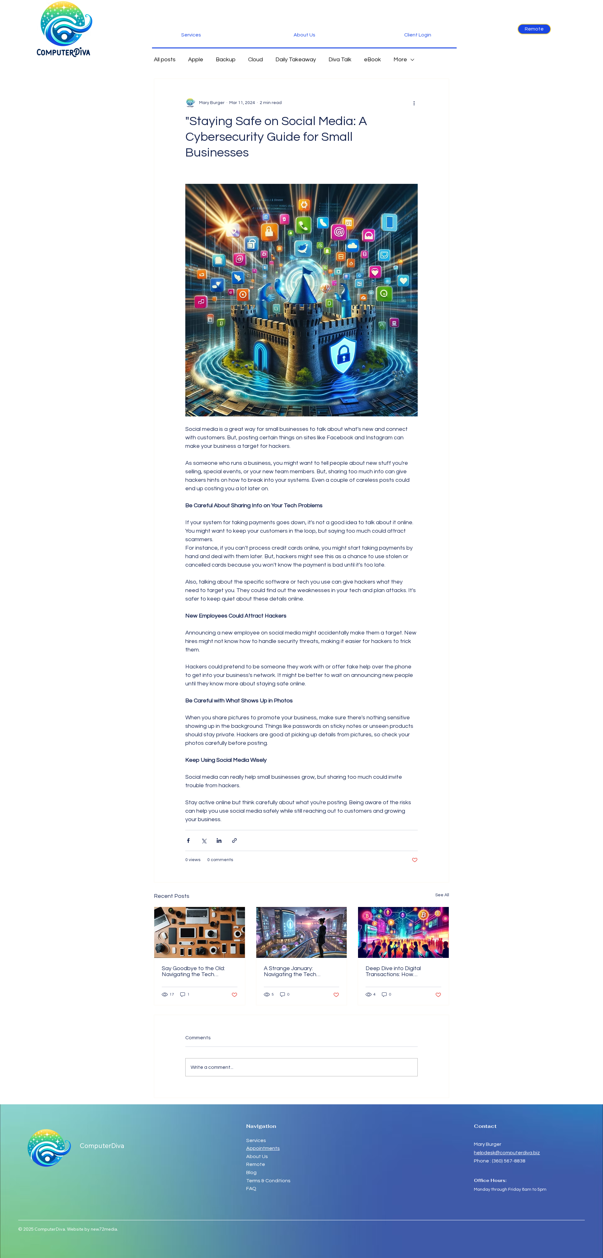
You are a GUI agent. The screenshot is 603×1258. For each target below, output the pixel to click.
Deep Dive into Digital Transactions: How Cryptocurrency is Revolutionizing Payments (399, 971)
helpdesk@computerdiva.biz (507, 1152)
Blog (251, 1172)
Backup (226, 60)
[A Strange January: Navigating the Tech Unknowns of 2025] (301, 932)
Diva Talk (340, 60)
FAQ (251, 1188)
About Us (257, 1156)
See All (442, 895)
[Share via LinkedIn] (219, 840)
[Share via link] (234, 840)
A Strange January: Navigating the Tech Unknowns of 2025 (290, 971)
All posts (165, 60)
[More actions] (414, 103)
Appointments (263, 1148)
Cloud (255, 60)
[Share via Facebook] (188, 840)
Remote (256, 1164)
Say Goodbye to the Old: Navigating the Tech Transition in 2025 (193, 971)
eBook (372, 60)
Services (256, 1140)
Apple (195, 60)
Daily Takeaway (295, 60)
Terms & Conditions (268, 1180)
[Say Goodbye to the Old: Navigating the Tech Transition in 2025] (199, 932)
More (400, 60)
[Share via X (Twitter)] (204, 840)
